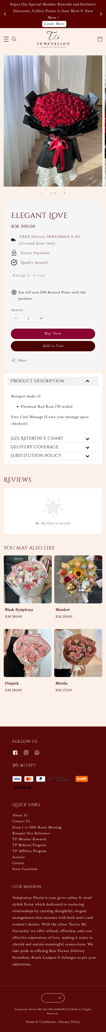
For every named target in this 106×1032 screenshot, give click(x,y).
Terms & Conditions (41, 1022)
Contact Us (21, 821)
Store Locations (24, 869)
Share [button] (22, 360)
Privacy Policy (69, 1022)
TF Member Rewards (29, 839)
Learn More (54, 23)
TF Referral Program (29, 845)
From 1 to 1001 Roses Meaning (37, 827)
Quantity (17, 310)
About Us (20, 815)
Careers (18, 863)
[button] (6, 39)
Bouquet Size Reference (31, 833)
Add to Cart (53, 345)
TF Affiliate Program (29, 851)
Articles (18, 857)
